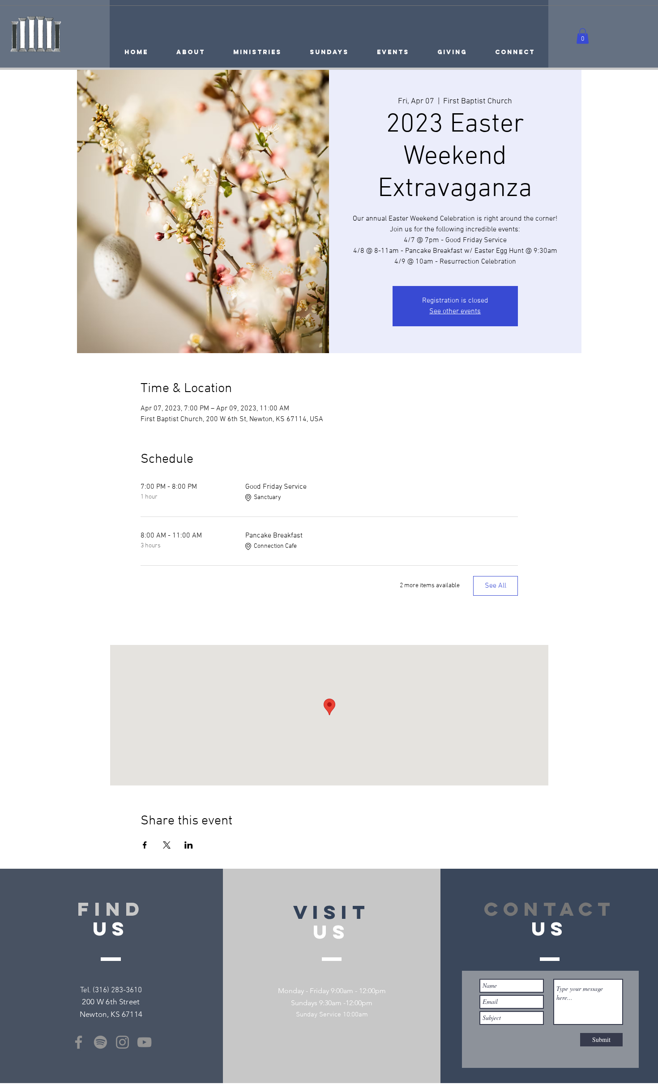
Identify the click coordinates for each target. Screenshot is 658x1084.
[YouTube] (144, 1042)
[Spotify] (100, 1042)
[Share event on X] (166, 845)
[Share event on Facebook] (145, 845)
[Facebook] (78, 1042)
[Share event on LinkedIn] (188, 845)
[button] (582, 36)
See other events (455, 311)
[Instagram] (122, 1042)
